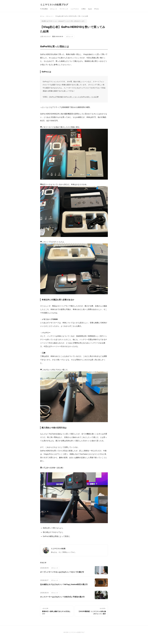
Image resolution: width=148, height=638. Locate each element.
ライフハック (64, 9)
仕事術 (83, 9)
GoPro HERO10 (46, 54)
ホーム (42, 16)
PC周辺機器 (44, 9)
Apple (90, 9)
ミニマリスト (74, 9)
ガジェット (53, 9)
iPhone (96, 9)
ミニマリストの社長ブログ (54, 4)
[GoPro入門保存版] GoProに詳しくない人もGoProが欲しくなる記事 (73, 97)
